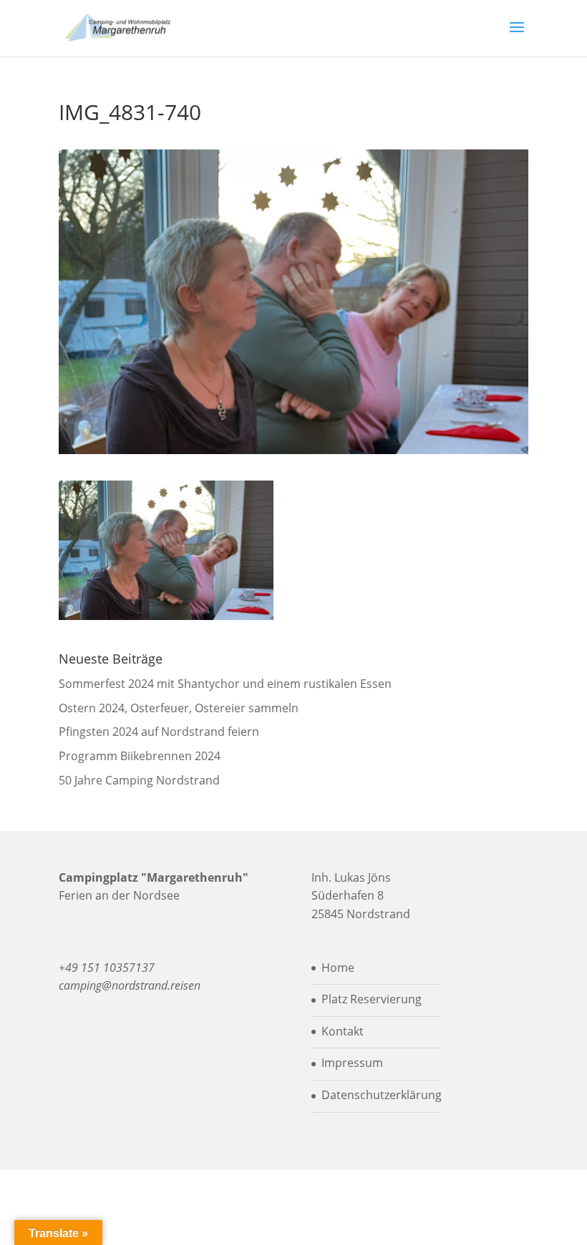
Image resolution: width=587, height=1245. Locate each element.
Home (337, 967)
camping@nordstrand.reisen (129, 985)
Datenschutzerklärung (381, 1095)
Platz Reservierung (371, 999)
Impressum (352, 1063)
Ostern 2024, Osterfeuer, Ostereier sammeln (179, 708)
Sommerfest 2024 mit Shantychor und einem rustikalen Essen (225, 684)
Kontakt (342, 1031)
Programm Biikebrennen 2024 (139, 756)
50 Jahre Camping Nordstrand (139, 780)
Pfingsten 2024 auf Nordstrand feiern (159, 731)
